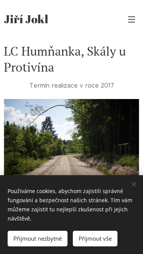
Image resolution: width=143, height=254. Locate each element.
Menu (131, 19)
